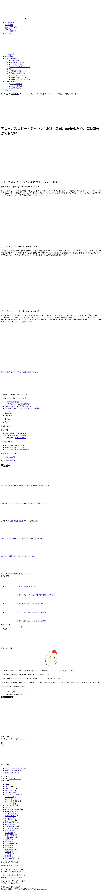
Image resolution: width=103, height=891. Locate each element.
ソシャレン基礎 (10, 803)
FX (6, 784)
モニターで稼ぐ (10, 816)
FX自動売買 (9, 790)
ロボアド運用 (9, 820)
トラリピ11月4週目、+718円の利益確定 (31, 603)
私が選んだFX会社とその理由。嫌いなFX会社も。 (23, 408)
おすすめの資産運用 (12, 402)
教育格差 (8, 841)
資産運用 (8, 856)
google (9, 415)
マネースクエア (20, 438)
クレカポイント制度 (12, 794)
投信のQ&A (9, 833)
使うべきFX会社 (11, 27)
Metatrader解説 (10, 792)
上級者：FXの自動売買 (18, 77)
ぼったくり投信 (10, 814)
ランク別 (8, 818)
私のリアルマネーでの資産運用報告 (18, 404)
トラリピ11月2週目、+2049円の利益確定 (31, 612)
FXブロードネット (17, 65)
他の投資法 (9, 824)
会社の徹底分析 (10, 826)
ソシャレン (9, 797)
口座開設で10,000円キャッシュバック (14, 394)
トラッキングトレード (13, 809)
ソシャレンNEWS (11, 799)
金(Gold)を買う (10, 858)
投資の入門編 (9, 835)
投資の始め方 (9, 837)
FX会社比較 (9, 788)
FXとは (7, 786)
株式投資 (8, 845)
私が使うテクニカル (17, 75)
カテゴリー (5, 739)
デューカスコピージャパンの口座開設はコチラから (19, 372)
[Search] (25, 19)
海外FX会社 (9, 850)
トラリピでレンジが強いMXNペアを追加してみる (35, 595)
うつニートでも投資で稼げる (15, 768)
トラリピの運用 (16, 84)
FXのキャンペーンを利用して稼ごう (18, 406)
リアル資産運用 (10, 31)
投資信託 (8, 839)
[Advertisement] (51, 110)
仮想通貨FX (9, 25)
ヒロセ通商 (14, 60)
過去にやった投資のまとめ (14, 770)
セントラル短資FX (17, 62)
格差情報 (8, 847)
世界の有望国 (9, 822)
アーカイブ (5, 778)
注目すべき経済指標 (17, 73)
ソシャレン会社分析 (12, 801)
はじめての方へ (10, 22)
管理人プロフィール (12, 773)
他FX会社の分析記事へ (9, 461)
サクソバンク (19, 447)
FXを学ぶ (8, 29)
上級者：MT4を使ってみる (20, 79)
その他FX (8, 807)
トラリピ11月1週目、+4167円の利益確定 (31, 621)
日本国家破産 (9, 843)
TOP (2, 745)
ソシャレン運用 (10, 805)
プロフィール (9, 33)
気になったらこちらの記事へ (11, 887)
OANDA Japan (19, 445)
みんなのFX (10, 457)
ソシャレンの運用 (17, 86)
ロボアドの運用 (16, 88)
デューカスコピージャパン (20, 67)
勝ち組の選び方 (10, 828)
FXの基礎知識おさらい (18, 71)
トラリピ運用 (9, 811)
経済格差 (8, 854)
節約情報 (8, 852)
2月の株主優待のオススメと (27, 586)
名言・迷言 (9, 830)
